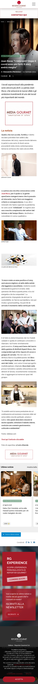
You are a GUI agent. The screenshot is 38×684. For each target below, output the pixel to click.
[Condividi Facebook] (9, 76)
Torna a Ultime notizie (11, 534)
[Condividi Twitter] (13, 76)
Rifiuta (28, 674)
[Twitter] (31, 542)
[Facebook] (26, 542)
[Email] (34, 542)
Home (2, 21)
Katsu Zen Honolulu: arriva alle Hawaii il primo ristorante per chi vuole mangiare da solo (15, 510)
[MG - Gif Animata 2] (19, 13)
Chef (23, 55)
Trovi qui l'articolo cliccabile (12, 439)
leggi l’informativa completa (22, 664)
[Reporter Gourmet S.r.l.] (19, 4)
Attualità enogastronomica (10, 55)
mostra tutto (32, 467)
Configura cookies (15, 674)
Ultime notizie (10, 21)
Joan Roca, (5, 194)
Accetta (19, 679)
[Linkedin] (29, 542)
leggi (5, 523)
